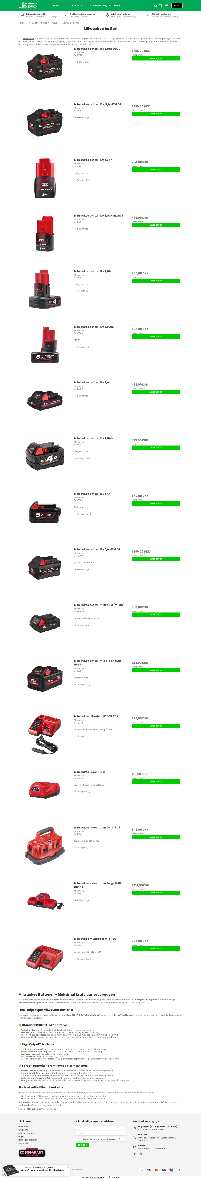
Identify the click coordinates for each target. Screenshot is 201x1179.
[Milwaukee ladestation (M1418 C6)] (45, 852)
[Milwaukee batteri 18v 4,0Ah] (45, 462)
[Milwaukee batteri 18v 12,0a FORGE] (45, 129)
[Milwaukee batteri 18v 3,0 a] (45, 407)
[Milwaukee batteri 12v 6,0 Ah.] (45, 351)
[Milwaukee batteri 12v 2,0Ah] (45, 184)
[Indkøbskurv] (160, 6)
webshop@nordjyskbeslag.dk (151, 1148)
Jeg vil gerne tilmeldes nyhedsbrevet (101, 1139)
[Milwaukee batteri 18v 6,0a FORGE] (45, 574)
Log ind (21, 1136)
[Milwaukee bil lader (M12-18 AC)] (45, 740)
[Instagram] (140, 1154)
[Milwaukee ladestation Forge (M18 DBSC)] (45, 907)
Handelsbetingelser (27, 1139)
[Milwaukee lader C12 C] (45, 796)
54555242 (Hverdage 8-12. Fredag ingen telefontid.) (157, 1139)
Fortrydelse (23, 1143)
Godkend (82, 1145)
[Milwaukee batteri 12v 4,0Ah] (45, 295)
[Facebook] (134, 1154)
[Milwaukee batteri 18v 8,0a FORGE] (45, 73)
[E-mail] (100, 1133)
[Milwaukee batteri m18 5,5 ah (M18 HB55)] (45, 685)
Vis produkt (156, 58)
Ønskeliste (23, 1129)
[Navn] (100, 1127)
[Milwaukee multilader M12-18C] (45, 963)
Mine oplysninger (26, 1133)
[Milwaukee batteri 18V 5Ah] (45, 518)
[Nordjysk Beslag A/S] (28, 5)
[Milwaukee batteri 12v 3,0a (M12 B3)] (45, 240)
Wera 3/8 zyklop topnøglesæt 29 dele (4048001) (43, 1170)
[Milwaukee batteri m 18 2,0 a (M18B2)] (45, 629)
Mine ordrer (23, 1126)
